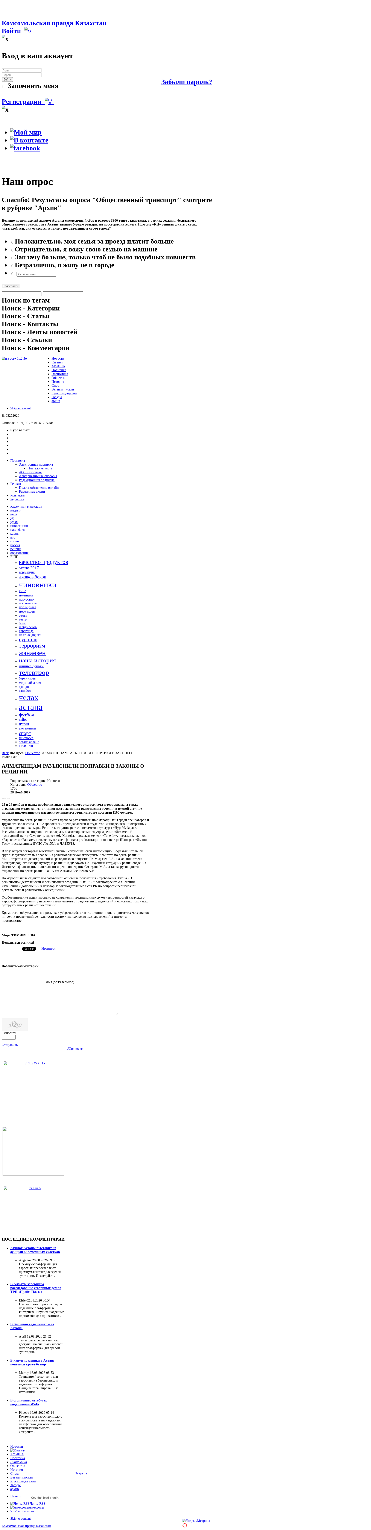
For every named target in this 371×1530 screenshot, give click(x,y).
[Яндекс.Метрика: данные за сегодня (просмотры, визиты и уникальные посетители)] (196, 1521)
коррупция (27, 572)
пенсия (15, 549)
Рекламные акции (32, 491)
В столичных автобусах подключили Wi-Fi (28, 1402)
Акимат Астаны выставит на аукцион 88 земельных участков (35, 1250)
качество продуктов (43, 562)
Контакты (17, 495)
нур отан (28, 639)
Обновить (9, 1033)
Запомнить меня (32, 85)
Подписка (17, 460)
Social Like (6, 798)
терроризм (32, 645)
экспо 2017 (29, 567)
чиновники (37, 584)
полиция (26, 595)
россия (15, 545)
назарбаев (17, 529)
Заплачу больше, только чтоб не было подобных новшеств (105, 257)
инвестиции (19, 526)
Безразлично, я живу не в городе (64, 265)
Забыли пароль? (186, 82)
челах (28, 697)
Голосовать (10, 286)
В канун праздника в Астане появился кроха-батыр (32, 1362)
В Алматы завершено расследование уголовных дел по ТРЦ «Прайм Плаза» (35, 1288)
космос (15, 541)
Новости (16, 1446)
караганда (26, 631)
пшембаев (26, 738)
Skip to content (20, 408)
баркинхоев (27, 678)
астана (31, 707)
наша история (37, 660)
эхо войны (27, 728)
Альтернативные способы (38, 476)
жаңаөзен (32, 653)
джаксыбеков (32, 577)
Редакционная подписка (37, 480)
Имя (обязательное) (60, 982)
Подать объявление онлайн (39, 487)
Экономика (18, 1462)
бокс (22, 623)
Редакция (17, 499)
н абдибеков (28, 627)
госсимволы (28, 603)
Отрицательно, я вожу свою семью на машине (86, 249)
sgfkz (14, 522)
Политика (17, 1458)
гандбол (25, 690)
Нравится (48, 948)
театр (23, 619)
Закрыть (81, 1473)
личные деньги (31, 666)
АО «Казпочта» (30, 472)
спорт (25, 733)
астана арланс (29, 742)
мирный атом (30, 682)
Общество (32, 753)
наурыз (15, 510)
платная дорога (30, 635)
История (16, 1469)
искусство (26, 599)
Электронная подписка (36, 464)
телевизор (34, 672)
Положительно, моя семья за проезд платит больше (94, 241)
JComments (75, 1048)
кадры (14, 533)
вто (12, 537)
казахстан (26, 746)
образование (19, 553)
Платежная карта (39, 468)
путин (24, 724)
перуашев (27, 611)
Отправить (10, 1045)
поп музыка (27, 607)
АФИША (17, 1454)
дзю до (24, 687)
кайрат (24, 719)
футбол (26, 714)
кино (22, 591)
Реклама (16, 484)
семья (23, 615)
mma (13, 514)
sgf (12, 518)
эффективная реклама (26, 506)
